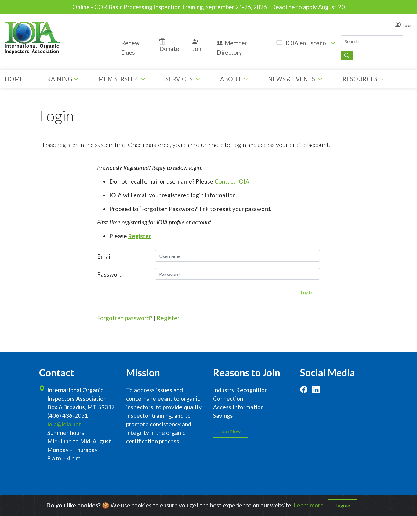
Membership (118, 78)
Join (197, 48)
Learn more (309, 505)
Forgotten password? (124, 317)
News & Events (292, 78)
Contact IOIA (232, 181)
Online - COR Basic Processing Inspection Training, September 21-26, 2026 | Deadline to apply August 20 (208, 6)
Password (110, 274)
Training (57, 78)
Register (168, 317)
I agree (342, 505)
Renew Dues (130, 47)
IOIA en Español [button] (307, 42)
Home (14, 78)
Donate (169, 48)
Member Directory (232, 47)
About (230, 78)
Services (179, 78)
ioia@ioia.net (64, 424)
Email (104, 256)
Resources (360, 78)
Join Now (231, 431)
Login (407, 25)
